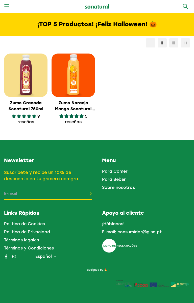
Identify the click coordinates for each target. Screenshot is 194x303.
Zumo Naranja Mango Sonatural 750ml (73, 106)
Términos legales (21, 240)
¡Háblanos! (113, 223)
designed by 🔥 (97, 269)
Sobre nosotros (118, 187)
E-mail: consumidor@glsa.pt (132, 232)
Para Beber (114, 179)
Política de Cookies (24, 223)
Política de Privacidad (27, 232)
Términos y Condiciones (29, 248)
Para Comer (115, 171)
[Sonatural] (97, 6)
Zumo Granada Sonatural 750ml (26, 105)
